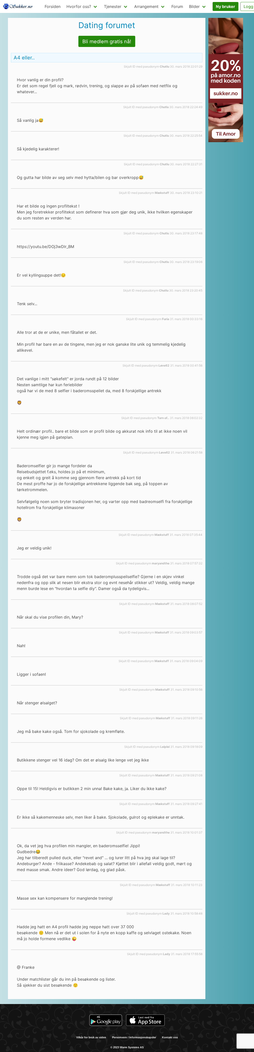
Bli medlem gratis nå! (106, 41)
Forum (177, 6)
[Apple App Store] (145, 1020)
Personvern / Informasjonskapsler (134, 1037)
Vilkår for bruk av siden (91, 1037)
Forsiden (53, 6)
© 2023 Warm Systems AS (127, 1047)
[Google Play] (105, 1020)
